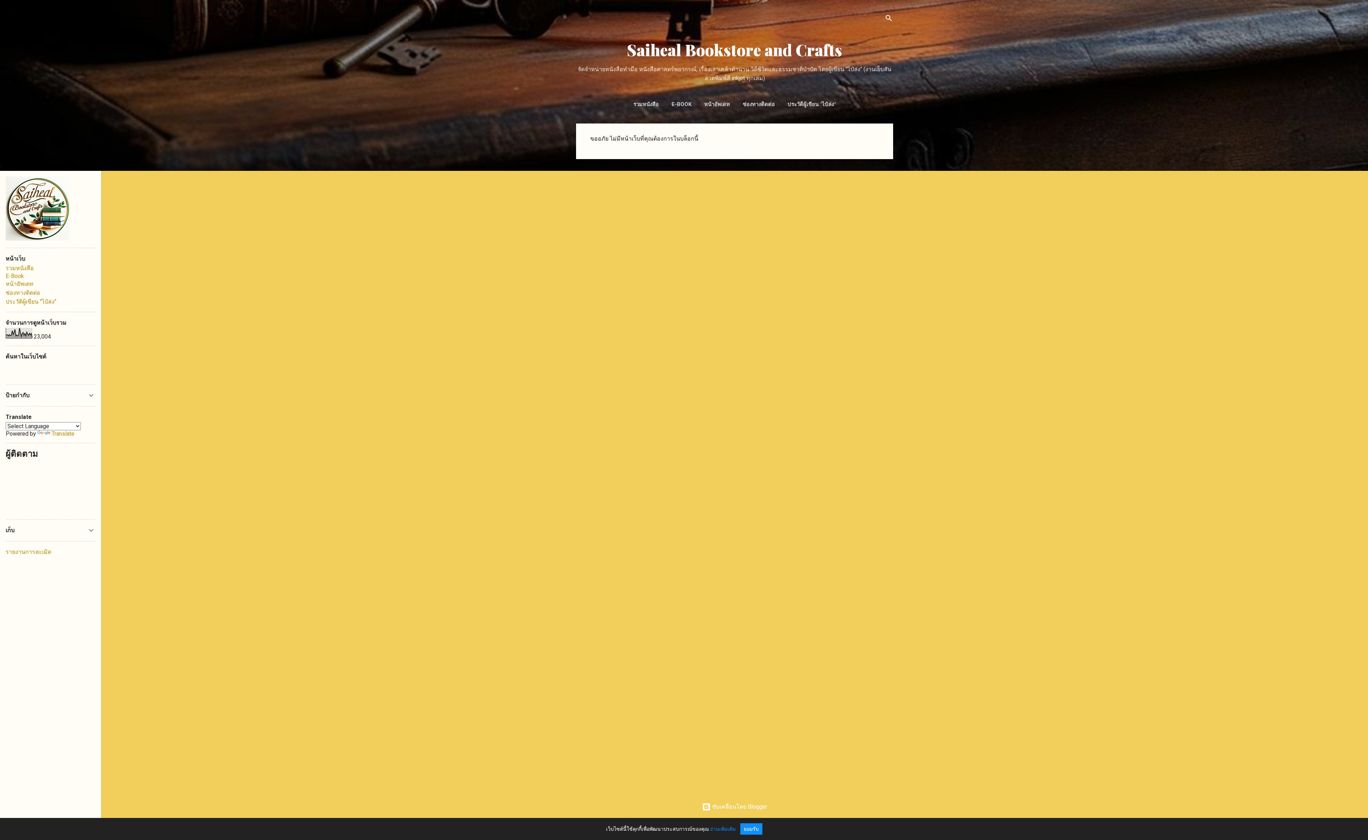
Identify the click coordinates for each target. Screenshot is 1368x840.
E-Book (681, 104)
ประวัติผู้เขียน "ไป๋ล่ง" (812, 104)
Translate (63, 433)
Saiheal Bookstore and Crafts (734, 49)
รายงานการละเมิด (28, 551)
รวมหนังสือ (646, 104)
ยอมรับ (751, 829)
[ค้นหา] (889, 19)
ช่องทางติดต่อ (759, 104)
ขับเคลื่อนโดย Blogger (739, 806)
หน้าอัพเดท (717, 104)
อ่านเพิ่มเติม (723, 829)
